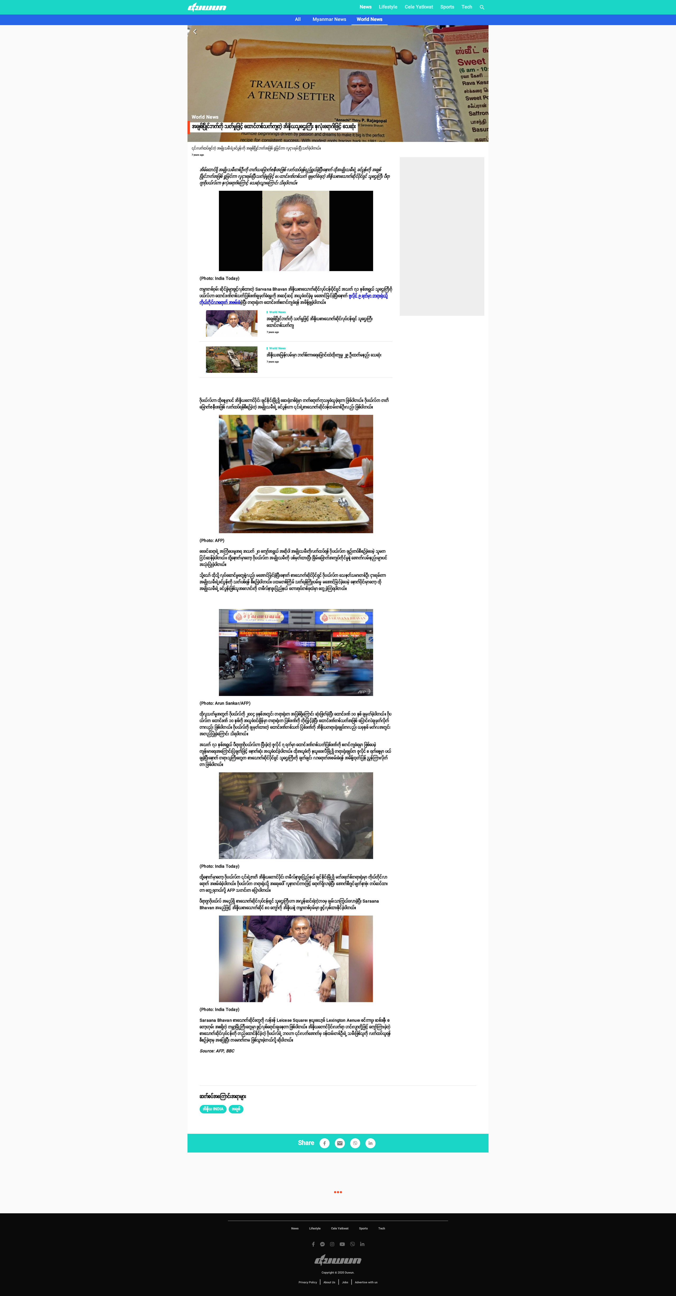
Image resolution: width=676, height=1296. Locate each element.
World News (369, 19)
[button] (213, 1109)
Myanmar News (329, 19)
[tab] (297, 20)
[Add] (325, 1143)
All (298, 19)
